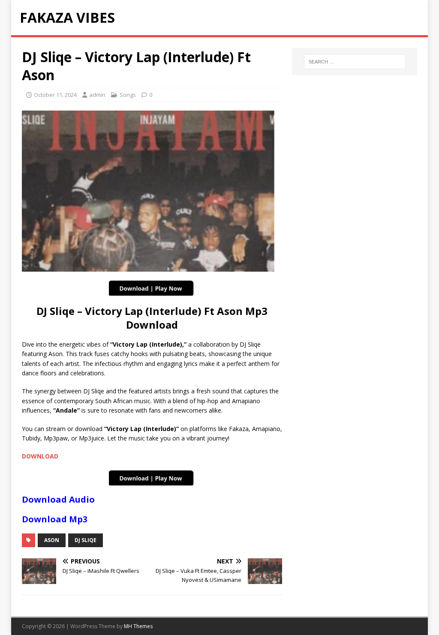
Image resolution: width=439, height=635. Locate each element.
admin (97, 95)
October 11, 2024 (55, 95)
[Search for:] (354, 61)
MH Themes (138, 626)
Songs (128, 95)
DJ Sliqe (85, 540)
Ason (51, 540)
